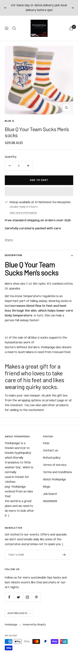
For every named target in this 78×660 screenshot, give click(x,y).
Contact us (50, 450)
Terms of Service (54, 465)
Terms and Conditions (57, 472)
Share (9, 240)
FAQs (46, 443)
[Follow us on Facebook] (9, 597)
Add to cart (39, 180)
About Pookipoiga (54, 479)
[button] (39, 191)
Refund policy (52, 457)
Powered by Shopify (34, 624)
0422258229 (50, 501)
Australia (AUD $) (17, 613)
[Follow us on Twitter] (18, 597)
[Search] (14, 28)
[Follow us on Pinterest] (36, 597)
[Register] (64, 554)
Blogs (46, 486)
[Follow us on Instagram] (27, 597)
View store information (23, 213)
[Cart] (71, 28)
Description (13, 255)
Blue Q (9, 121)
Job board (50, 494)
